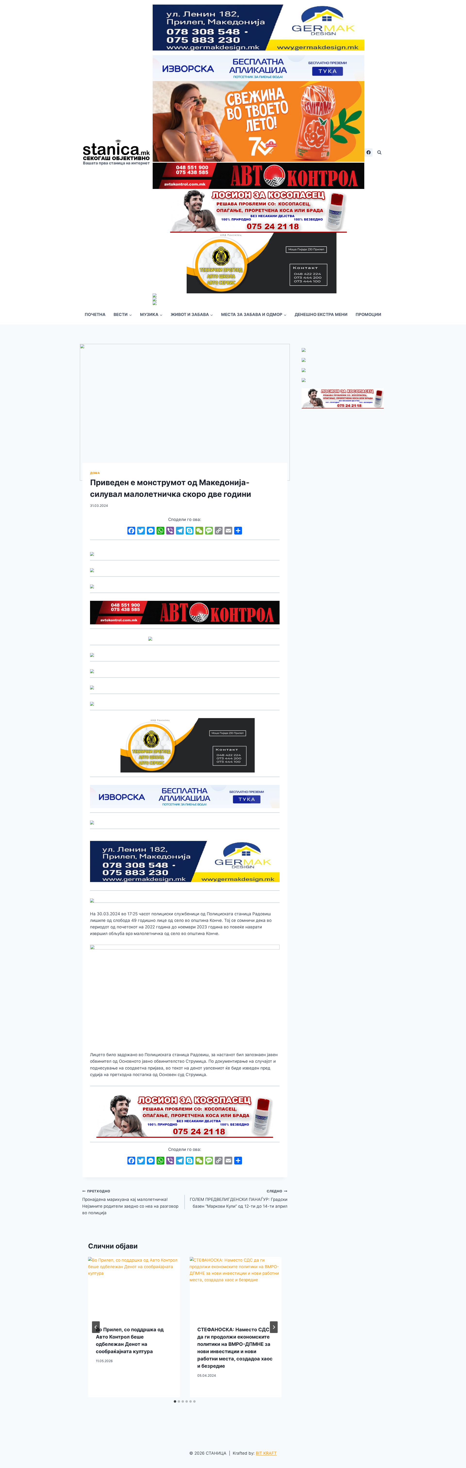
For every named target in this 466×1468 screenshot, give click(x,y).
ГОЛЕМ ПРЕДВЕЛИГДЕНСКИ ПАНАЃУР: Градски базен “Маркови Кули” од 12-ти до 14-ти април (238, 1199)
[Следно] (274, 1327)
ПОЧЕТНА (95, 314)
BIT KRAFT (266, 1453)
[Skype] (189, 531)
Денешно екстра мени (321, 314)
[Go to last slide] (96, 1327)
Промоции (368, 314)
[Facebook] (368, 152)
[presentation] (134, 1287)
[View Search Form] (379, 152)
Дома (95, 473)
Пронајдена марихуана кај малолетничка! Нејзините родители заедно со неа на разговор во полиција (130, 1202)
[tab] (175, 1401)
